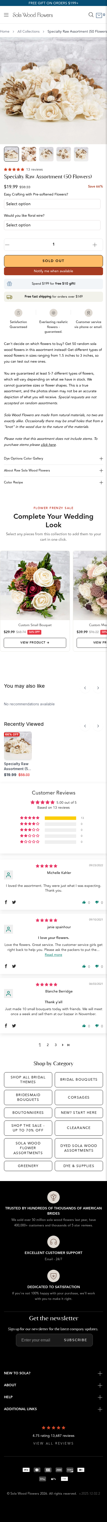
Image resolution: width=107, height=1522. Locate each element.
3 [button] (56, 1045)
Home (4, 31)
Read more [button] (53, 954)
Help (8, 1397)
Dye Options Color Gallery (23, 458)
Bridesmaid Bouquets (28, 1097)
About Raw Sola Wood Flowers (27, 470)
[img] (46, 866)
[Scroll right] (98, 688)
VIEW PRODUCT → (35, 642)
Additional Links (20, 1409)
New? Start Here (79, 1112)
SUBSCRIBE (75, 1340)
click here (48, 444)
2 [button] (48, 1045)
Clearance (79, 1127)
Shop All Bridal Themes (28, 1080)
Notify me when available (53, 271)
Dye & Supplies (79, 1166)
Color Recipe (13, 482)
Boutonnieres (28, 1112)
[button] (14, 169)
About (10, 1385)
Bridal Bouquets (79, 1079)
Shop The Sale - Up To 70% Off (28, 1128)
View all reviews (53, 1443)
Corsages (79, 1097)
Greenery (28, 1166)
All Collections (28, 31)
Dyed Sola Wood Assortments (78, 1148)
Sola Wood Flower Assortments (28, 1148)
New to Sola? (17, 1373)
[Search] (91, 15)
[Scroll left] (85, 688)
